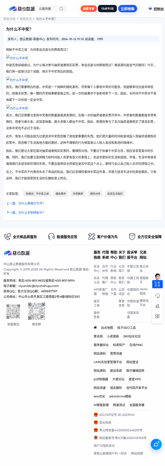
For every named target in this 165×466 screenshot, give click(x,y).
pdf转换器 (101, 379)
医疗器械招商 (135, 370)
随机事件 (61, 193)
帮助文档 (9, 19)
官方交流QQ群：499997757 (37, 291)
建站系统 (116, 370)
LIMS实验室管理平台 (108, 362)
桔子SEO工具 (126, 328)
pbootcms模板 (120, 396)
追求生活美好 (115, 193)
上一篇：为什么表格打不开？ (25, 203)
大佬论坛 (118, 379)
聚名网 (98, 336)
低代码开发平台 (136, 388)
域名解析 (116, 388)
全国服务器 (136, 405)
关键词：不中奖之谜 (37, 193)
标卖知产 (119, 345)
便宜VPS (135, 379)
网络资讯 (26, 19)
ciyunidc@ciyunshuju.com (38, 286)
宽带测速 (116, 353)
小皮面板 (113, 336)
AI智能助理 (101, 405)
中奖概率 (78, 193)
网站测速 (100, 388)
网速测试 (119, 405)
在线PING (136, 345)
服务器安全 (101, 345)
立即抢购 (127, 9)
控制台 (159, 9)
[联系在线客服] (156, 444)
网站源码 (100, 353)
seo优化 (99, 396)
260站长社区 (132, 336)
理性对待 (95, 193)
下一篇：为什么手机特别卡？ (25, 212)
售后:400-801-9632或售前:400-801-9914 (46, 280)
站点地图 (107, 328)
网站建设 (132, 362)
